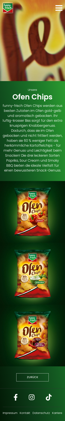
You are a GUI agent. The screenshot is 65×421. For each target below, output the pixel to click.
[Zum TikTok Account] (49, 397)
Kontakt (25, 413)
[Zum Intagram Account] (32, 397)
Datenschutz (41, 413)
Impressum (10, 413)
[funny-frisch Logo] (8, 8)
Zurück (32, 377)
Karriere (57, 413)
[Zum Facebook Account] (16, 397)
